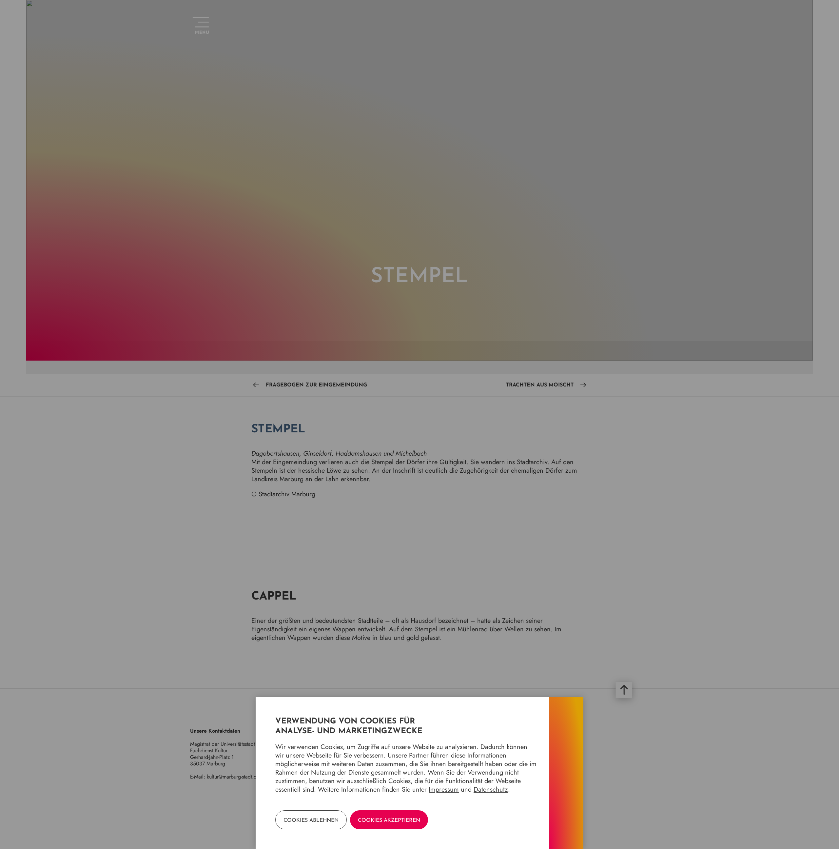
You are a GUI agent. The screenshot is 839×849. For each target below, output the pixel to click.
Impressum (444, 789)
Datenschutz (491, 789)
